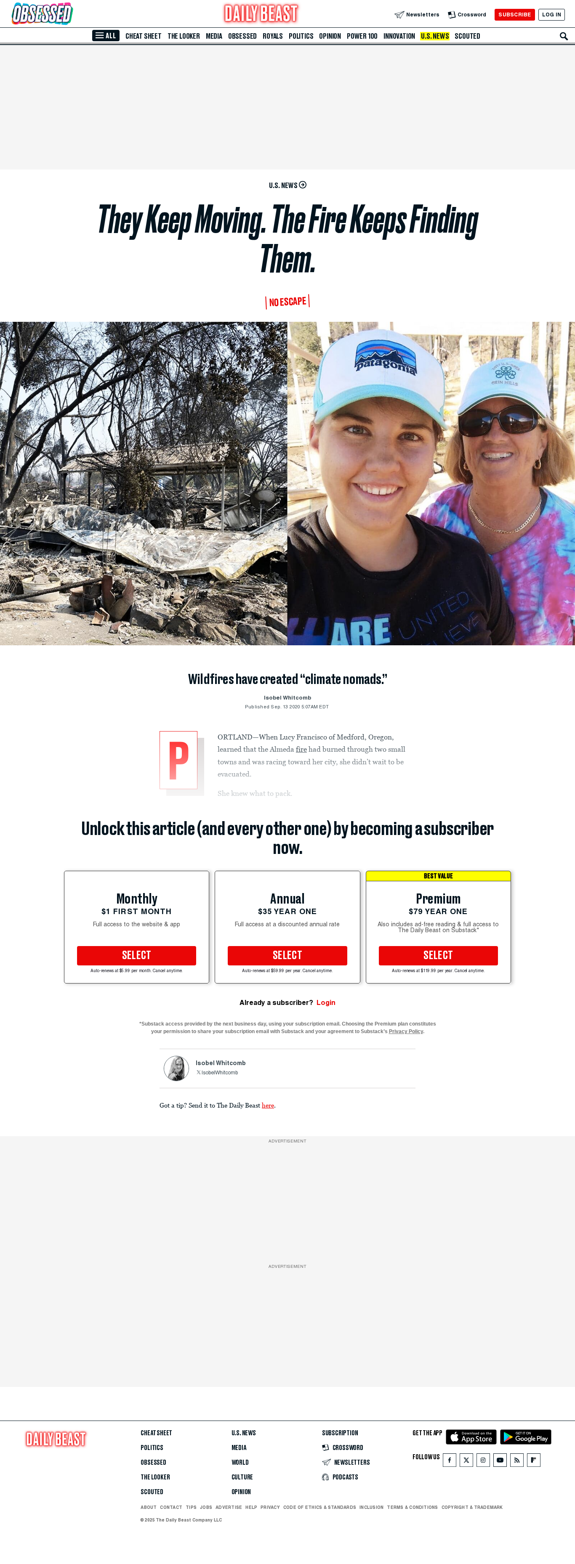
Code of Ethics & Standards (319, 1507)
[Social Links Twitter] (466, 1462)
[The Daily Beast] (261, 14)
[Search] (564, 36)
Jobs (206, 1507)
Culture (242, 1477)
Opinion (330, 36)
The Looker (184, 36)
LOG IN (551, 14)
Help (251, 1507)
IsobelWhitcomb (220, 1073)
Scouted (467, 36)
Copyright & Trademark (472, 1507)
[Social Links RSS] (517, 1462)
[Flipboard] (533, 1462)
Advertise (229, 1507)
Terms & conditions (412, 1507)
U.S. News (435, 36)
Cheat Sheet (143, 36)
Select (137, 955)
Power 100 (362, 36)
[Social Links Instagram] (483, 1462)
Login (326, 1003)
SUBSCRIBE (514, 14)
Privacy (270, 1507)
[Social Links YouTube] (500, 1462)
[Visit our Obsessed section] (69, 14)
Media (214, 36)
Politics (301, 36)
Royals (273, 36)
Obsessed (242, 36)
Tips (191, 1507)
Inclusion (371, 1507)
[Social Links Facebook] (449, 1462)
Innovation (399, 36)
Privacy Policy (406, 1031)
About (149, 1507)
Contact (171, 1507)
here (268, 1105)
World (240, 1462)
